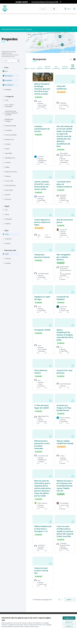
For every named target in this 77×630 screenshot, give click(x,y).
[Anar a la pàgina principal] (15, 9)
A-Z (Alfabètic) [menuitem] (40, 67)
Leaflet (64, 52)
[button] (5, 67)
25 (50, 600)
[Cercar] (54, 9)
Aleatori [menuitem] (26, 68)
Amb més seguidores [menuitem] (65, 67)
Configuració (69, 626)
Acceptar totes (69, 618)
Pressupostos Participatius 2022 (13, 29)
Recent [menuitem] (33, 68)
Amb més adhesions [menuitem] (48, 67)
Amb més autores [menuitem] (72, 66)
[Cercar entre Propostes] (18, 61)
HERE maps (71, 52)
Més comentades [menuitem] (56, 67)
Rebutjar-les (69, 622)
